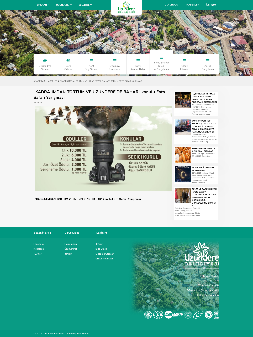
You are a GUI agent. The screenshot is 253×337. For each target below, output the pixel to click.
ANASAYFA (39, 81)
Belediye (83, 5)
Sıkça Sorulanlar (105, 253)
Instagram (39, 248)
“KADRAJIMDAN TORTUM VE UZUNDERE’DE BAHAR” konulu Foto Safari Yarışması (101, 81)
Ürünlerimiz (71, 248)
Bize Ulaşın (102, 248)
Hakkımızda (71, 244)
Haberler (192, 4)
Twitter (37, 253)
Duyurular (172, 4)
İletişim (211, 4)
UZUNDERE (62, 5)
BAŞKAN (42, 5)
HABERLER (52, 81)
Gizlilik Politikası (104, 258)
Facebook (39, 244)
